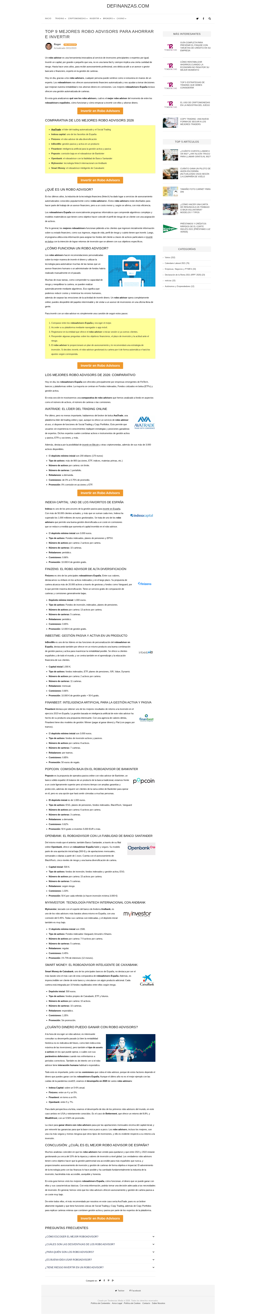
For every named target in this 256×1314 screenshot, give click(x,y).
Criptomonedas (77, 18)
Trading (59, 18)
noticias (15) (170, 280)
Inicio (48, 18)
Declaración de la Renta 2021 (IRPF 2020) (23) (185, 275)
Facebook (136, 1291)
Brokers (108, 18)
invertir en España (111, 509)
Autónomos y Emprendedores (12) (179, 286)
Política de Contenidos (100, 1303)
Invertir (94, 18)
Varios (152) (170, 257)
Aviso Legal (117, 1303)
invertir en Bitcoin (90, 444)
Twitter (120, 1291)
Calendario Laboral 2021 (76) (177, 263)
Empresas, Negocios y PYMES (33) (180, 269)
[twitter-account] (197, 19)
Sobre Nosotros (158, 1303)
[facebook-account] (203, 19)
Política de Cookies (132, 1303)
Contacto (146, 1303)
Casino (120, 18)
